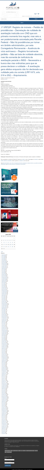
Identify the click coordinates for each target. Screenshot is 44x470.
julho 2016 (3, 389)
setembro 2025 (4, 267)
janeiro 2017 (4, 382)
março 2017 (4, 380)
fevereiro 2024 (4, 288)
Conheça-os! (17, 446)
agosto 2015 (4, 401)
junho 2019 (3, 350)
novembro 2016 (4, 384)
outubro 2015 (4, 399)
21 (12, 244)
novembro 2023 (4, 291)
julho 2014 (3, 415)
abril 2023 (3, 299)
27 (10, 246)
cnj (21, 450)
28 (12, 246)
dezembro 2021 (4, 316)
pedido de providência (38, 163)
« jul (2, 251)
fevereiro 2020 (4, 341)
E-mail (8, 461)
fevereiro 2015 (4, 407)
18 (6, 244)
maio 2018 (3, 364)
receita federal (3, 164)
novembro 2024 (4, 278)
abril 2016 (3, 392)
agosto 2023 (4, 294)
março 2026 (4, 260)
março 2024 (4, 286)
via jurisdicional (17, 164)
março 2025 (4, 273)
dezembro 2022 (4, 303)
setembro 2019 (4, 346)
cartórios (19, 450)
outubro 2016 (4, 385)
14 (12, 242)
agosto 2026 (4, 254)
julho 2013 (3, 429)
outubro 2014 (4, 412)
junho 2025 (3, 270)
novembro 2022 (4, 304)
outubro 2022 (4, 305)
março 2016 (4, 393)
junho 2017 (3, 376)
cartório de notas (15, 450)
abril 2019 (3, 352)
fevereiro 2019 (4, 354)
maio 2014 (3, 417)
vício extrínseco (23, 164)
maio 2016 (3, 391)
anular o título (12, 163)
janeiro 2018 (4, 369)
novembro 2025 (4, 264)
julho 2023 (3, 295)
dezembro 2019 (4, 343)
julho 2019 (3, 349)
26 (8, 246)
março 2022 (4, 313)
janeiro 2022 (4, 315)
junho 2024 (3, 283)
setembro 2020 (4, 333)
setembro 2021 (4, 320)
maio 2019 (3, 351)
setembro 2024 (4, 280)
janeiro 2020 (4, 342)
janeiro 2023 (4, 302)
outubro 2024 (4, 279)
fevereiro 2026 (4, 261)
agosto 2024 (4, 281)
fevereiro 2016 (4, 394)
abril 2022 (3, 312)
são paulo (13, 164)
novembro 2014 (4, 411)
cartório (11, 450)
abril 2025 (3, 272)
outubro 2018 (4, 359)
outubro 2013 (4, 425)
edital (5, 452)
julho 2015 (3, 402)
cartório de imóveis (7, 450)
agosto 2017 (4, 374)
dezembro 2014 (4, 410)
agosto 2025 (4, 268)
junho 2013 (3, 430)
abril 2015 (3, 405)
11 (6, 242)
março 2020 (4, 340)
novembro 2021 (4, 318)
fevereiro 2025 (4, 274)
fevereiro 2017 (4, 381)
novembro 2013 (4, 424)
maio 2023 (3, 298)
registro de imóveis (9, 164)
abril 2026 (3, 259)
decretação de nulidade (26, 163)
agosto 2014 (4, 414)
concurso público (9, 452)
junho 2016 (3, 390)
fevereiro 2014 (4, 421)
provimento (24, 450)
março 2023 (4, 300)
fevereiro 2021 (4, 328)
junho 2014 (3, 416)
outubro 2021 (4, 319)
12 (8, 242)
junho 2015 (3, 403)
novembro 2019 (4, 344)
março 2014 (4, 420)
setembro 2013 (4, 426)
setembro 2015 (4, 400)
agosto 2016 (4, 387)
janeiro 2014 (4, 422)
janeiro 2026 (4, 262)
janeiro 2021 (4, 329)
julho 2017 (3, 375)
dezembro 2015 (4, 396)
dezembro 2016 (4, 383)
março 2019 (4, 353)
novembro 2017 (4, 371)
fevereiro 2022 (4, 314)
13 (10, 242)
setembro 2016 (4, 386)
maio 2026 (3, 258)
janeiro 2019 (4, 355)
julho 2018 (3, 362)
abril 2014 (3, 419)
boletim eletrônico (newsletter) (6, 160)
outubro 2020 (4, 332)
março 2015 (4, 406)
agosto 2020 (4, 334)
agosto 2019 (4, 348)
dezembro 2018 (4, 356)
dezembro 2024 (4, 277)
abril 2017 (3, 379)
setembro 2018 (4, 360)
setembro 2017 (4, 373)
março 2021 (4, 326)
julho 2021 (3, 322)
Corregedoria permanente (18, 163)
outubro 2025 (4, 265)
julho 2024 (3, 282)
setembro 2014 (4, 413)
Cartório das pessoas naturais (30, 450)
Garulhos (31, 163)
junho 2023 (3, 296)
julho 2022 (3, 309)
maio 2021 (3, 324)
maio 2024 (3, 284)
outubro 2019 (4, 345)
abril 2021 (3, 325)
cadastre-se (22, 160)
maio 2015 (3, 404)
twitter (24, 159)
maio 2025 (3, 271)
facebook (36, 159)
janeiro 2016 (4, 395)
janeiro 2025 (4, 275)
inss (34, 163)
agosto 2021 (4, 321)
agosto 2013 (4, 427)
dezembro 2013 (4, 423)
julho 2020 (3, 335)
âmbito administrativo (6, 163)
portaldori (5, 79)
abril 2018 (3, 365)
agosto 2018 (4, 361)
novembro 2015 (4, 397)
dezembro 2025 (4, 263)
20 (10, 244)
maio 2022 (3, 311)
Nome (5, 458)
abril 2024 (3, 285)
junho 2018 (3, 363)
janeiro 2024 (4, 289)
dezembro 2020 (4, 330)
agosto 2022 (4, 308)
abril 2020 (3, 339)
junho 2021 (3, 323)
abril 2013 (3, 432)
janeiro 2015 (4, 409)
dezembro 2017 (4, 370)
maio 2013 (3, 431)
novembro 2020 (4, 331)
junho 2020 (3, 336)
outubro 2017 (4, 372)
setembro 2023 (4, 293)
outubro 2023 (4, 292)
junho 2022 (3, 310)
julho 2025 (3, 269)
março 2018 (4, 366)
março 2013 (4, 433)
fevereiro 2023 (4, 301)
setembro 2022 (4, 306)
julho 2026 (3, 255)
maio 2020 (3, 338)
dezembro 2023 (4, 290)
